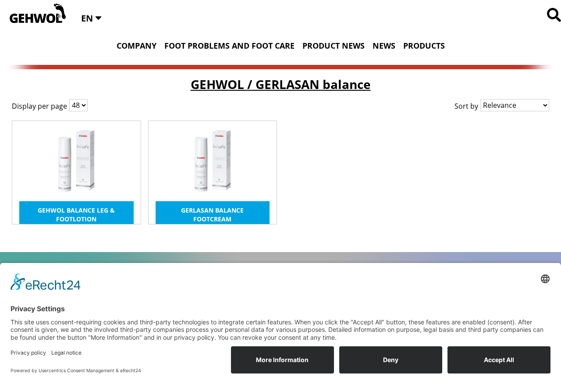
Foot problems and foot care (229, 45)
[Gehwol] (35, 14)
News (384, 45)
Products (424, 45)
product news (333, 45)
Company (136, 45)
